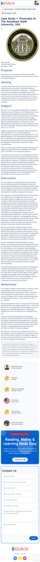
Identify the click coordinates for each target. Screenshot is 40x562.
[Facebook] (15, 558)
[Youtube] (25, 558)
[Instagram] (20, 558)
